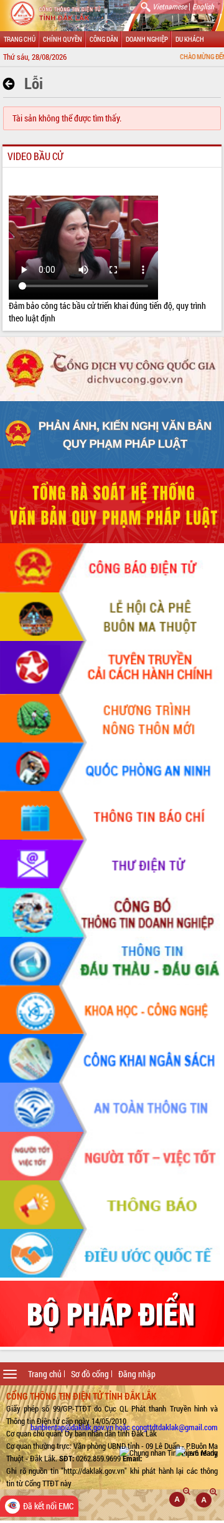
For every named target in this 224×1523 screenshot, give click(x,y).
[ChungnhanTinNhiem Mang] (168, 1452)
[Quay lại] (12, 84)
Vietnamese (169, 6)
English (203, 6)
